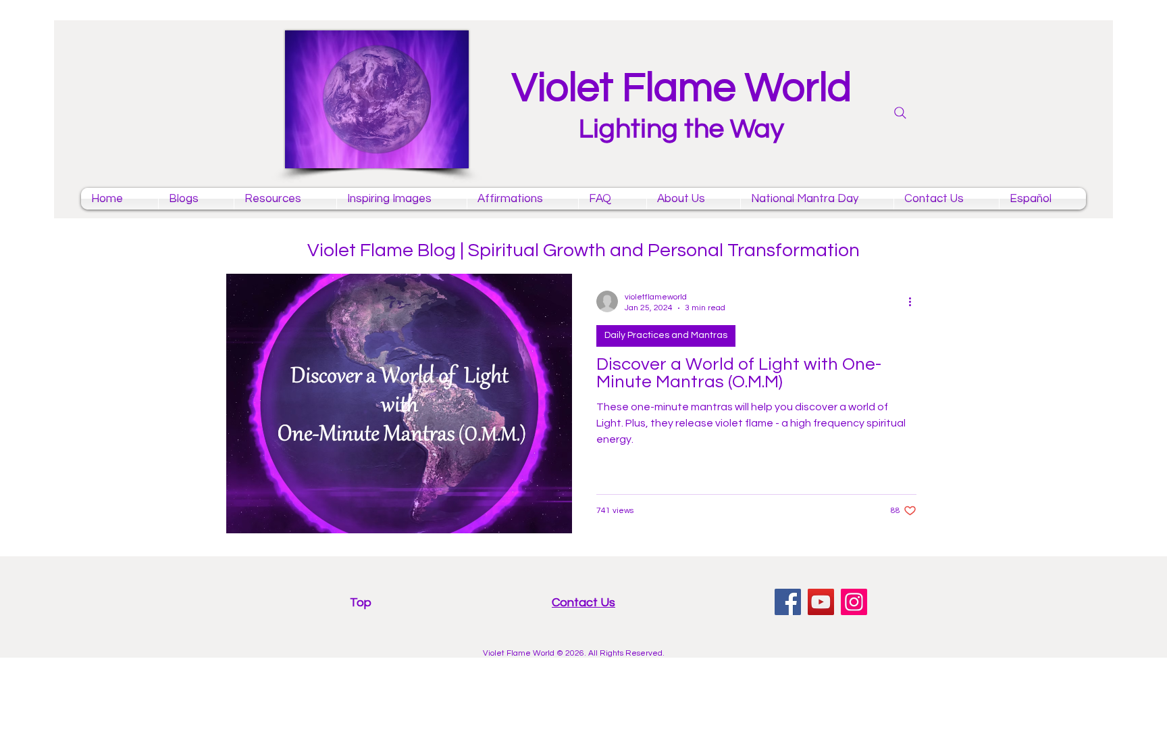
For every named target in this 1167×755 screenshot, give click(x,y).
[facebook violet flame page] (788, 602)
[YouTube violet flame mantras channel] (821, 602)
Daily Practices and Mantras (665, 335)
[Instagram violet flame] (854, 602)
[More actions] (914, 301)
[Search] (900, 113)
